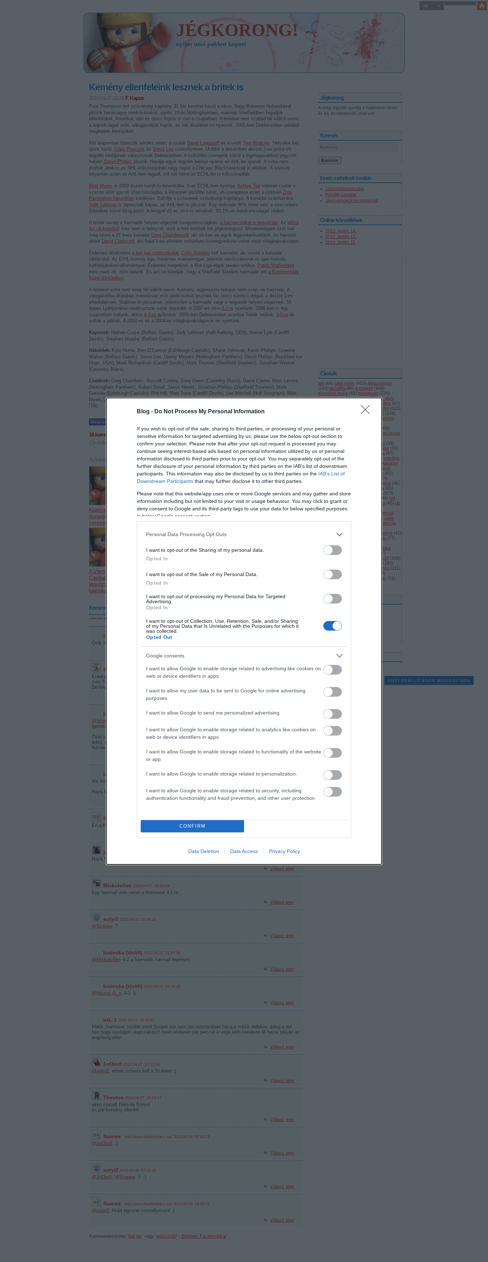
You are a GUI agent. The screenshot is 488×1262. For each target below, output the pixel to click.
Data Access (244, 851)
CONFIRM (192, 826)
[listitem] (244, 534)
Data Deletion (203, 851)
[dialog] (244, 631)
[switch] (332, 550)
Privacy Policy (284, 851)
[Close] (367, 412)
